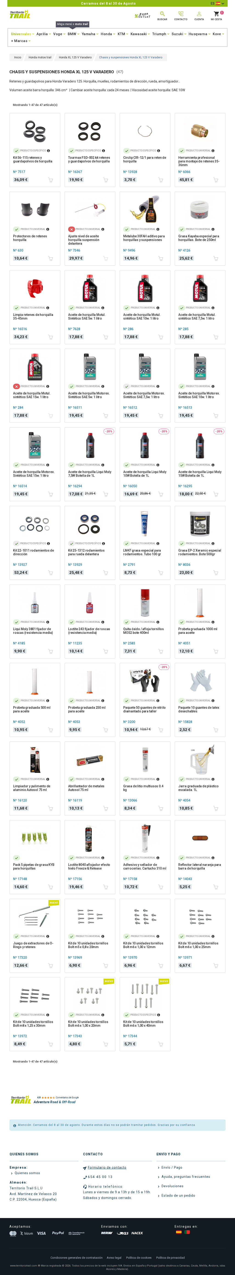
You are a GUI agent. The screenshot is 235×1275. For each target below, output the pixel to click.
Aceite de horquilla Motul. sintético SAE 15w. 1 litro (31, 395)
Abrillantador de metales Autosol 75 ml (86, 788)
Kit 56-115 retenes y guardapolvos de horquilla (32, 159)
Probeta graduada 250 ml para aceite (86, 709)
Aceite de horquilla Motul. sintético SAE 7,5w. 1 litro (197, 316)
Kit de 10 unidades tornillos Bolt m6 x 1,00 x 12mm (143, 945)
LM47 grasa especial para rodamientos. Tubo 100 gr (142, 552)
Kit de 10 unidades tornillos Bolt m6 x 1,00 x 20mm (88, 1023)
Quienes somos (27, 1173)
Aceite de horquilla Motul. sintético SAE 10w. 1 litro (142, 316)
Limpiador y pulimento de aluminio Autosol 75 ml (31, 788)
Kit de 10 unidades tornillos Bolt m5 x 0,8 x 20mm (88, 945)
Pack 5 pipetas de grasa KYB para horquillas (33, 866)
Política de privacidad (170, 1257)
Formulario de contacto (107, 1167)
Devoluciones (172, 1186)
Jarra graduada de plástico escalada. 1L (198, 788)
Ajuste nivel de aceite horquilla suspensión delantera (83, 239)
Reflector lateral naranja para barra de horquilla (199, 866)
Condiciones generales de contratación (76, 1257)
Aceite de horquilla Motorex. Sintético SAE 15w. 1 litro (33, 473)
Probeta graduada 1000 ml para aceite (197, 631)
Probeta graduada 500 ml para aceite (31, 709)
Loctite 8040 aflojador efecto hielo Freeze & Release (89, 866)
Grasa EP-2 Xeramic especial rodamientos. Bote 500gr (199, 552)
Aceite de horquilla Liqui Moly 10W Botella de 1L (144, 473)
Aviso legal (114, 1257)
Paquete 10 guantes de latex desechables (198, 709)
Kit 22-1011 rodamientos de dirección (33, 552)
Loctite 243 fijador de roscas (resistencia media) (89, 631)
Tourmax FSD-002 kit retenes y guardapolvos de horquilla (89, 159)
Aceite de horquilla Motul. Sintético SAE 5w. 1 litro (87, 316)
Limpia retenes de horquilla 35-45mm (33, 316)
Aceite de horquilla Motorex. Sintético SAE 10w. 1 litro (199, 395)
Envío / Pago (171, 1167)
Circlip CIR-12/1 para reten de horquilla (144, 159)
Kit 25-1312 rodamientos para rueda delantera (86, 552)
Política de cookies (138, 1257)
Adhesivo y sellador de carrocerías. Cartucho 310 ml (144, 866)
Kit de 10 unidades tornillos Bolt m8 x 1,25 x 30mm (33, 1023)
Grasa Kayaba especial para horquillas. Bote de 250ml (198, 238)
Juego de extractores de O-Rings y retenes (33, 945)
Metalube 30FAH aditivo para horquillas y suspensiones (144, 238)
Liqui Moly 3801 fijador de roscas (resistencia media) (33, 631)
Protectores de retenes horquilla (30, 238)
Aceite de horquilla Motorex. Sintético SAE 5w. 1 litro (88, 395)
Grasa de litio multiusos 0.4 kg (143, 788)
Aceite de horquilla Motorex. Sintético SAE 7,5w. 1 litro (144, 395)
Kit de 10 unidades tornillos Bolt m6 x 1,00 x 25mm (198, 945)
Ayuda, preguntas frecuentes (185, 1177)
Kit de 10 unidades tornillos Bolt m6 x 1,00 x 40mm (143, 1023)
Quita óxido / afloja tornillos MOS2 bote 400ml (143, 631)
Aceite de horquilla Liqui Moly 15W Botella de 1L (199, 473)
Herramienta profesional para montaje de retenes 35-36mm (199, 161)
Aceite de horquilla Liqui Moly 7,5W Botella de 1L (89, 473)
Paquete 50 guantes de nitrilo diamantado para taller (144, 709)
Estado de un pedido (178, 1195)
